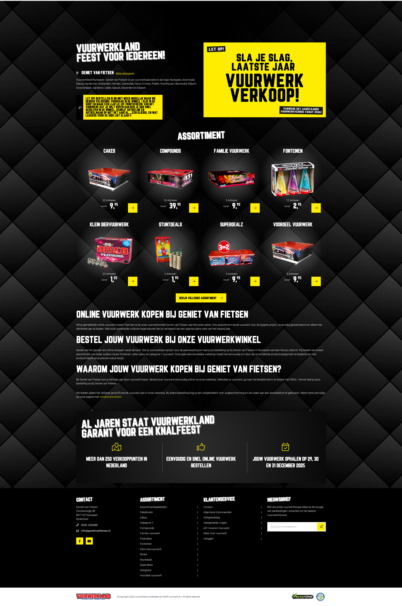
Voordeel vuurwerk (151, 575)
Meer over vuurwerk (215, 533)
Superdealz (146, 564)
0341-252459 (89, 525)
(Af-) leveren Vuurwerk (216, 528)
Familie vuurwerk (150, 533)
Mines (143, 554)
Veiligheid (145, 570)
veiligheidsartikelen (111, 396)
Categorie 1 (146, 522)
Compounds (147, 528)
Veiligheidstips (212, 517)
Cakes (143, 517)
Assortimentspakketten (153, 507)
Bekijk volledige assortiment (198, 298)
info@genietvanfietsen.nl (95, 530)
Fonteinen (146, 543)
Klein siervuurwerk (150, 549)
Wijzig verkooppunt (125, 73)
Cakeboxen (146, 512)
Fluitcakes (146, 538)
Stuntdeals (146, 559)
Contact (208, 507)
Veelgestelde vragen (215, 522)
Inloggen (209, 538)
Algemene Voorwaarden (218, 512)
